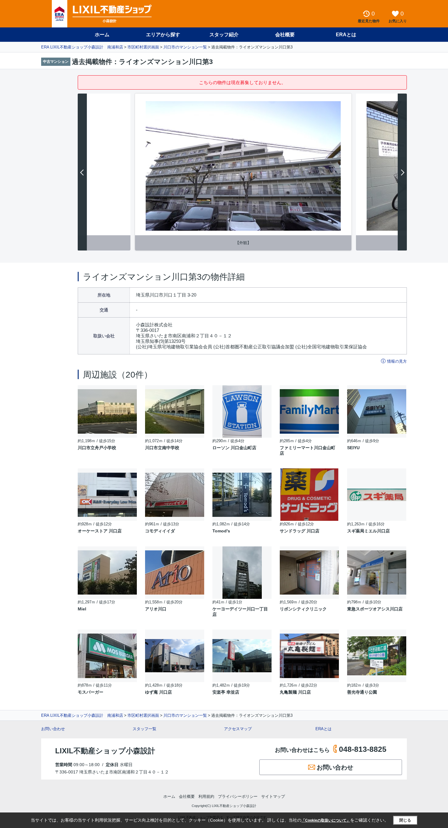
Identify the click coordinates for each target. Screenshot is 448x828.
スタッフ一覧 (144, 729)
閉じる (405, 820)
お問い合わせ (53, 729)
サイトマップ (273, 796)
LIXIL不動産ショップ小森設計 (105, 751)
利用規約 (206, 796)
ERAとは (346, 34)
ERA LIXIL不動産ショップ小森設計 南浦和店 (82, 47)
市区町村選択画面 (143, 47)
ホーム (102, 34)
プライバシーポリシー (238, 796)
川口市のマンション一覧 (185, 47)
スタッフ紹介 (224, 34)
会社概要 (285, 34)
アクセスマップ (238, 729)
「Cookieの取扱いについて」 (325, 820)
